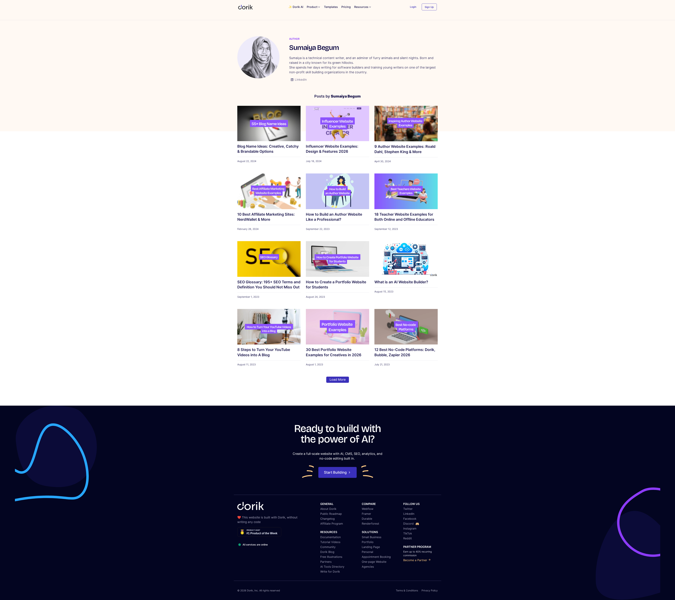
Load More (338, 379)
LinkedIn (301, 79)
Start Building (335, 472)
